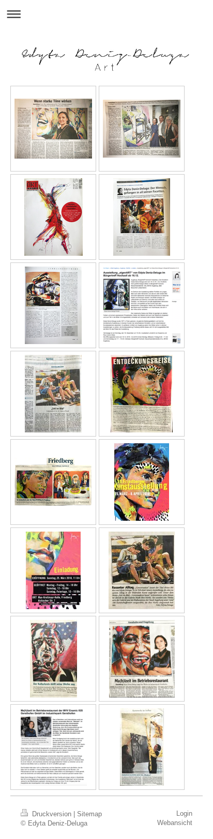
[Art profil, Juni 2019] (53, 217)
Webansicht (174, 823)
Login (184, 813)
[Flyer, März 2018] (141, 482)
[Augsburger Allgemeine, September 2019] (141, 129)
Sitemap (89, 814)
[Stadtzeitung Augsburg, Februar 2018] (142, 570)
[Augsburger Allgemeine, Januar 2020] (53, 129)
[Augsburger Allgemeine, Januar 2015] (142, 747)
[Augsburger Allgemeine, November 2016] (142, 658)
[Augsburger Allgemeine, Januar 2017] (53, 658)
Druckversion (51, 814)
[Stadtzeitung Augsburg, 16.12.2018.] (141, 305)
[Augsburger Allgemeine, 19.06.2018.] (53, 393)
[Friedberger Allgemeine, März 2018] (142, 393)
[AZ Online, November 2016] (53, 747)
